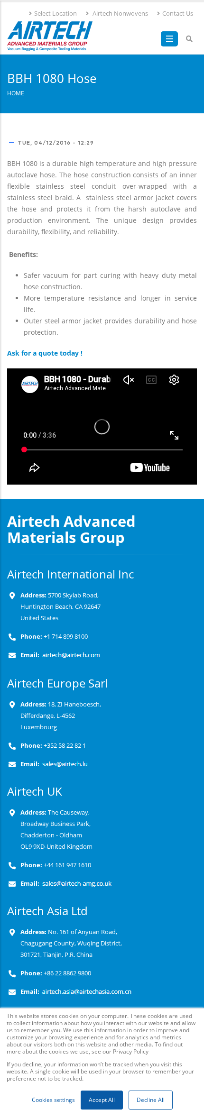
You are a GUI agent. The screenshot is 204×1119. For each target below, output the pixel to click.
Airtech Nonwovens (119, 13)
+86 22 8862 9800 (66, 973)
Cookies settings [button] (53, 1100)
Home (15, 93)
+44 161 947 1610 (66, 865)
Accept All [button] (102, 1100)
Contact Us (177, 13)
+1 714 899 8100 (66, 637)
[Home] (50, 36)
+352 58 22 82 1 (64, 746)
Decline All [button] (151, 1100)
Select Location (55, 13)
